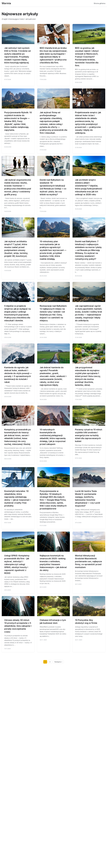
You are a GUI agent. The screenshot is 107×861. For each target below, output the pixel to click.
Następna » (58, 662)
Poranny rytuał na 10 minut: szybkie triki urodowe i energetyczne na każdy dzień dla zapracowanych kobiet (89, 435)
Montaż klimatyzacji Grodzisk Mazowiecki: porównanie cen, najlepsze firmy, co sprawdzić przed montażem (88, 561)
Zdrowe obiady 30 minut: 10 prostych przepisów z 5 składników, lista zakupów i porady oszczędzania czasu (17, 626)
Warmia (6, 3)
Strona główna (99, 3)
